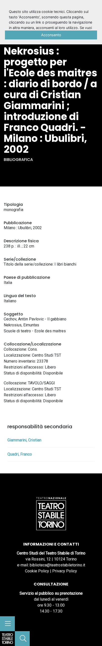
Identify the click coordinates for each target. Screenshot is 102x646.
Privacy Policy (64, 571)
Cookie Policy (37, 571)
